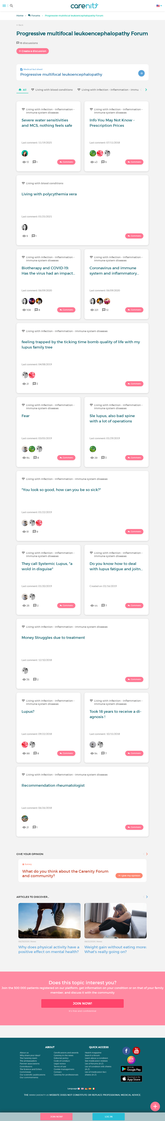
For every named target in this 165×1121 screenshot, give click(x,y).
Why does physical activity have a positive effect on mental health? (48, 949)
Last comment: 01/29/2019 (105, 438)
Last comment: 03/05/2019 (37, 438)
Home (19, 15)
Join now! (82, 1003)
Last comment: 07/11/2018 (105, 142)
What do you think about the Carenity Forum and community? (65, 873)
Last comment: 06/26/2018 (37, 807)
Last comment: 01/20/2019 (37, 585)
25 (27, 605)
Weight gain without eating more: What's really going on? (115, 949)
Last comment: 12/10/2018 (37, 659)
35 (27, 679)
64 (28, 457)
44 (96, 605)
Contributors (26, 1066)
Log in (108, 1116)
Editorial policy (61, 1058)
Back (20, 25)
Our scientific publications (32, 1074)
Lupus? (28, 711)
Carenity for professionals (66, 1074)
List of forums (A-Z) (94, 1063)
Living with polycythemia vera (49, 194)
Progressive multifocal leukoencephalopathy (61, 74)
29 (95, 457)
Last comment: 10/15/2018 (105, 733)
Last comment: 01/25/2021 (37, 216)
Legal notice (60, 1063)
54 (95, 753)
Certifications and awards (66, 1052)
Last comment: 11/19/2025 (37, 142)
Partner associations (29, 1063)
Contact (58, 1072)
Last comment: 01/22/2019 (37, 512)
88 (28, 753)
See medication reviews (96, 1061)
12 (107, 309)
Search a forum (92, 1055)
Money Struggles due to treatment (53, 637)
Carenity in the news (63, 1055)
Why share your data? (30, 1055)
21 (27, 383)
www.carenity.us (39, 1095)
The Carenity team (28, 1058)
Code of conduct (62, 1061)
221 (96, 309)
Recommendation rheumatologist (53, 785)
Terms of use (60, 1066)
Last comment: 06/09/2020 (37, 290)
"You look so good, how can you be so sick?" (61, 489)
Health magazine (93, 1052)
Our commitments (29, 1077)
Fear (25, 416)
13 (27, 162)
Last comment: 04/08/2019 (37, 364)
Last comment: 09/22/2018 (37, 733)
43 (95, 162)
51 (27, 531)
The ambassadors (28, 1061)
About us (24, 1052)
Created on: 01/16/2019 (103, 585)
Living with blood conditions (54, 89)
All (24, 89)
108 (28, 309)
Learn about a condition (96, 1058)
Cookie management (64, 1069)
